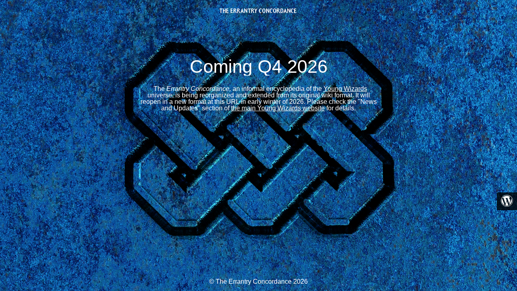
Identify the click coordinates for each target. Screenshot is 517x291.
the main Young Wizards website (278, 108)
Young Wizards (345, 88)
